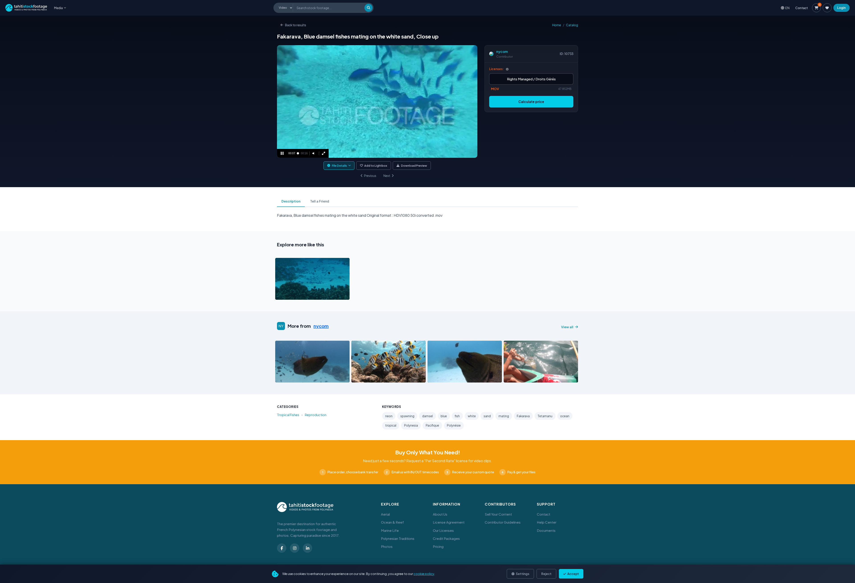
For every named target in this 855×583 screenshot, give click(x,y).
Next (386, 176)
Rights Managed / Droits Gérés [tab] (531, 79)
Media (58, 8)
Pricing (438, 546)
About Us (440, 514)
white (472, 416)
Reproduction (315, 415)
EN (787, 8)
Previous (370, 176)
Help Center (546, 522)
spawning (407, 416)
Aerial (385, 514)
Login (841, 8)
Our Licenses (443, 530)
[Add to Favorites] (289, 295)
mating (504, 416)
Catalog (572, 25)
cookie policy (423, 574)
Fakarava (523, 416)
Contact (801, 8)
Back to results (295, 25)
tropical (390, 425)
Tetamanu (544, 416)
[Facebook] (281, 548)
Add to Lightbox (375, 165)
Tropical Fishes (288, 415)
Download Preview (414, 165)
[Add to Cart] (281, 295)
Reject (546, 574)
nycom (502, 51)
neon (389, 416)
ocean (564, 416)
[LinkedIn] (307, 548)
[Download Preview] (298, 295)
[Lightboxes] (827, 7)
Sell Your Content (498, 514)
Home (556, 25)
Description (290, 201)
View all (567, 327)
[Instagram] (294, 548)
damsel (427, 416)
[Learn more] (507, 69)
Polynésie (454, 425)
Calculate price (531, 101)
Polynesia (411, 425)
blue (444, 416)
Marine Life (390, 530)
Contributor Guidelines (503, 522)
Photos (387, 546)
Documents (546, 530)
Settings (522, 574)
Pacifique (432, 425)
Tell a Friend (319, 201)
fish (457, 416)
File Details (339, 165)
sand (487, 416)
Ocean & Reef (392, 522)
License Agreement (448, 522)
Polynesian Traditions (397, 538)
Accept (573, 574)
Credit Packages (446, 538)
